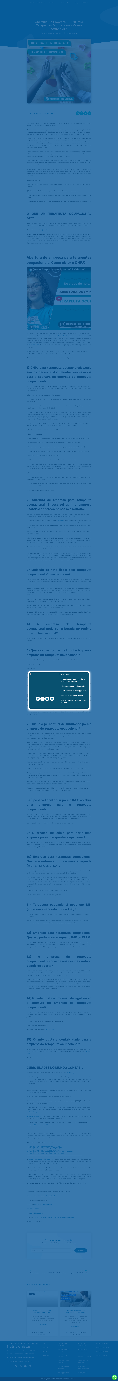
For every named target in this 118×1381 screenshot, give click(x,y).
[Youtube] (47, 699)
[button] (87, 673)
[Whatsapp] (38, 699)
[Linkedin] (52, 699)
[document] (59, 690)
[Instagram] (42, 699)
